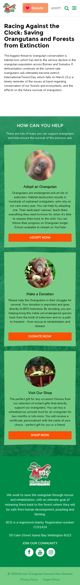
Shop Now (40, 435)
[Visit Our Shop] (40, 371)
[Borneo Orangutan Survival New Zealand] (13, 8)
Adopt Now (40, 237)
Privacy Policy (29, 580)
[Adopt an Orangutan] (40, 165)
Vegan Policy (51, 580)
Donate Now (40, 336)
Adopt (56, 8)
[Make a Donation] (40, 273)
